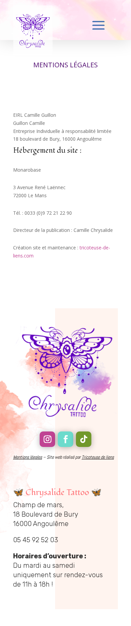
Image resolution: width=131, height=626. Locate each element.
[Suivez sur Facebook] (65, 439)
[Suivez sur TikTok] (83, 439)
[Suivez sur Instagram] (47, 439)
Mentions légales (27, 457)
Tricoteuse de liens (98, 457)
